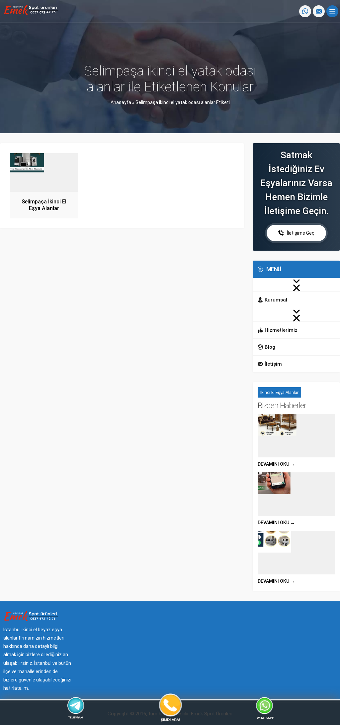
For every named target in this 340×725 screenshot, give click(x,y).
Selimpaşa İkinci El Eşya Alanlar (44, 204)
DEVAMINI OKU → (276, 464)
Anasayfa (121, 102)
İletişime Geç (300, 233)
